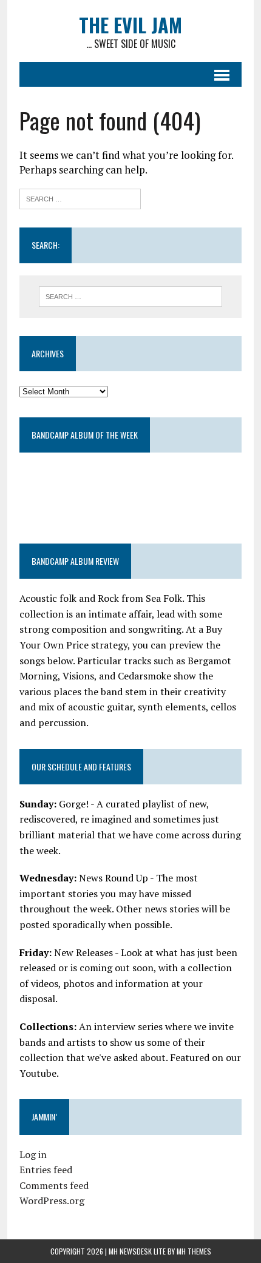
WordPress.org (51, 1200)
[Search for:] (80, 197)
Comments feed (54, 1185)
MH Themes (194, 1251)
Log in (33, 1154)
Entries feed (45, 1169)
